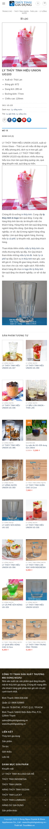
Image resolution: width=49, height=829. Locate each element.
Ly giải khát (10, 114)
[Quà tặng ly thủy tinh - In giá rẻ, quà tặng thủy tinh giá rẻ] (20, 3)
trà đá (29, 255)
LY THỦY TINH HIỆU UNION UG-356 (11, 566)
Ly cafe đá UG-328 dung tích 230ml (36, 446)
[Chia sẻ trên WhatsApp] (4, 120)
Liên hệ (5, 757)
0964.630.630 (21, 698)
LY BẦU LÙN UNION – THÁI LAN (35, 406)
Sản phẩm (7, 741)
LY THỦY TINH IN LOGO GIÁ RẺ (18, 774)
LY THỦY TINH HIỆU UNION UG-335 (35, 526)
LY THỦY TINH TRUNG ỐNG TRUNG (36, 646)
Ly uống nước (16, 110)
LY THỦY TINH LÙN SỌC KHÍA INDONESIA (36, 566)
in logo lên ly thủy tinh (32, 269)
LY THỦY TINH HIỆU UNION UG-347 (11, 367)
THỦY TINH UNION (12, 784)
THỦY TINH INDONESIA (14, 779)
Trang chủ (7, 11)
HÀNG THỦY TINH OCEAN (15, 789)
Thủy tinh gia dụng (11, 736)
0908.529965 (17, 703)
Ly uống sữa (21, 114)
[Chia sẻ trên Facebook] (9, 120)
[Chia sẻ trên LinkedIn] (29, 120)
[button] (3, 3)
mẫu (21, 255)
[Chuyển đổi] (45, 779)
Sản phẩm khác (9, 810)
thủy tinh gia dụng (17, 685)
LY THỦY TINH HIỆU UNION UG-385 (11, 446)
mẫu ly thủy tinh (32, 248)
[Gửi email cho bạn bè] (19, 120)
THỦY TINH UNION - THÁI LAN (25, 11)
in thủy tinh (26, 214)
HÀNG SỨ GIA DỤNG (13, 805)
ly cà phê (11, 238)
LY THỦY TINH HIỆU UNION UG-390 (35, 367)
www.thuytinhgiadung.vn (14, 724)
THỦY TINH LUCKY (12, 795)
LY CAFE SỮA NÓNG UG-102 (11, 526)
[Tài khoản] (38, 3)
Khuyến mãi (8, 769)
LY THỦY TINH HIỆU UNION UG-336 (11, 406)
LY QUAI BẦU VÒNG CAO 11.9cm (11, 646)
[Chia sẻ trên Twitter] (14, 120)
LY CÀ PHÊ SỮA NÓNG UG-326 (12, 606)
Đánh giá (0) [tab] (8, 136)
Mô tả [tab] (5, 131)
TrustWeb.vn (29, 825)
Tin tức (5, 746)
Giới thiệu (7, 752)
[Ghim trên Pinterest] (24, 120)
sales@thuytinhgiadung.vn (15, 720)
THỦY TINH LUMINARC (14, 800)
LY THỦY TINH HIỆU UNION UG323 (35, 606)
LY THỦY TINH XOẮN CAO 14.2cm (35, 486)
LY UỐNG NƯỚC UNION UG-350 (9, 486)
